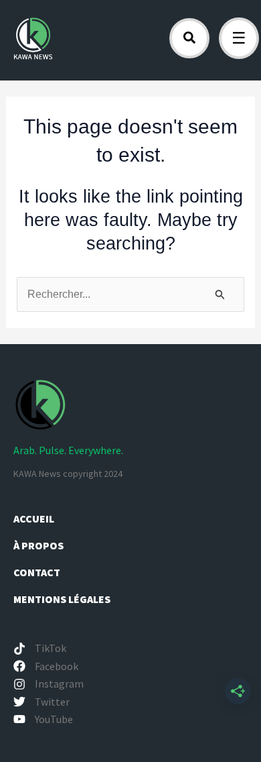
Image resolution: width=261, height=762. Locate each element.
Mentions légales (61, 599)
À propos (39, 545)
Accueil (33, 518)
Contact (36, 572)
